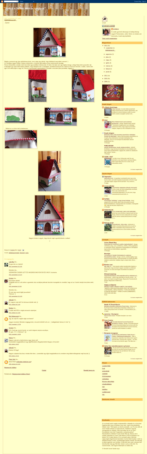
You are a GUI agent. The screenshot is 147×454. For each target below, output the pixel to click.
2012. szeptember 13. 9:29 (15, 286)
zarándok (105, 373)
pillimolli (11, 300)
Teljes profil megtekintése (109, 38)
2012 (106, 45)
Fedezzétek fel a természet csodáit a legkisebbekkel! (118, 244)
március (108, 66)
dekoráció (22, 252)
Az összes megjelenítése (136, 169)
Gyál (103, 368)
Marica (11, 338)
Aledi (106, 120)
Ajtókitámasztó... (110, 50)
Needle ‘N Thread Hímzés (112, 304)
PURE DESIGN (108, 146)
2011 (106, 75)
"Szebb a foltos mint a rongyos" (25, 8)
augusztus (109, 54)
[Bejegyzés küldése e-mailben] (23, 250)
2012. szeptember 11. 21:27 (15, 274)
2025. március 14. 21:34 (14, 364)
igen (103, 387)
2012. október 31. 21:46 (14, 312)
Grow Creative (108, 320)
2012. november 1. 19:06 (15, 334)
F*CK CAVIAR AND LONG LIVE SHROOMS (124, 211)
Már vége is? (108, 266)
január (108, 72)
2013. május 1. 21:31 (14, 355)
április (108, 63)
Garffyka (106, 199)
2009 (106, 81)
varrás (26, 252)
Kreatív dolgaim (109, 133)
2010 (106, 78)
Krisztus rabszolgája (108, 381)
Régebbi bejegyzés (89, 370)
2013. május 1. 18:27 (14, 344)
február (108, 69)
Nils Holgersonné (14, 316)
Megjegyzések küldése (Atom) (21, 374)
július (107, 57)
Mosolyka (107, 253)
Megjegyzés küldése (10, 367)
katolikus (104, 389)
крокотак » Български (111, 314)
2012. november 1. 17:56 (15, 324)
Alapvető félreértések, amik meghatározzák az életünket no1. (121, 275)
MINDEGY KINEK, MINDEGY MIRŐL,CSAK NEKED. (118, 286)
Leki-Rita (11, 262)
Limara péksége (109, 186)
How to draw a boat (109, 315)
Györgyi (11, 278)
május (108, 60)
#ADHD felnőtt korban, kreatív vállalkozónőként (117, 147)
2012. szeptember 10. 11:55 (15, 266)
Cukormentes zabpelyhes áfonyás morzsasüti (124, 187)
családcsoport (106, 392)
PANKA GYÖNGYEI (110, 285)
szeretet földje (106, 366)
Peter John (12, 359)
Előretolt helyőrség (110, 274)
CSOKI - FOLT (108, 157)
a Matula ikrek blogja (110, 107)
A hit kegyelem (106, 376)
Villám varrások (116, 109)
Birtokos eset (108, 264)
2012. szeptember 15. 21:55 (15, 296)
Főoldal (44, 370)
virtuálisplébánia (107, 384)
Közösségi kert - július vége (119, 224)
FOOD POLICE (108, 210)
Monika (11, 308)
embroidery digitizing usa (23, 362)
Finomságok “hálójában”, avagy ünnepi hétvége (117, 200)
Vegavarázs (107, 176)
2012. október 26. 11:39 (14, 304)
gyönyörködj (105, 371)
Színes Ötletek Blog (110, 242)
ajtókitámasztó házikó (14, 252)
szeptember (109, 48)
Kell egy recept (109, 223)
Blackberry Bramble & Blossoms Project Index (116, 306)
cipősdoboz (105, 379)
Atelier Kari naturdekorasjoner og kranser (117, 346)
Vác (103, 394)
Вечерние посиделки (111, 333)
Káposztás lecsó (109, 178)
